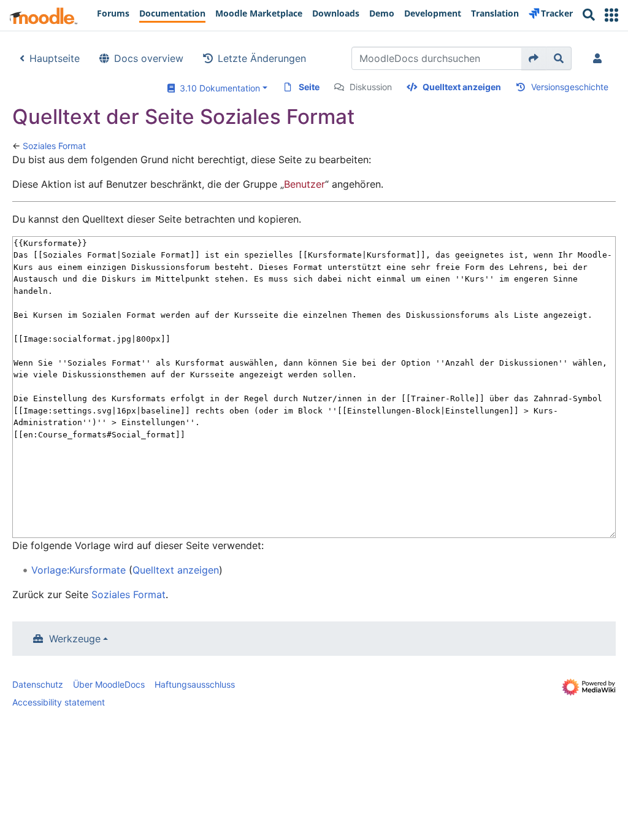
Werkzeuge (75, 638)
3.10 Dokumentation (217, 88)
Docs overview (148, 58)
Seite (309, 87)
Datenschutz (37, 684)
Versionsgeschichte (569, 87)
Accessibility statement (58, 702)
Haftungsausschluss (195, 684)
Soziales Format (54, 145)
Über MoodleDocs (109, 684)
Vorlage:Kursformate (78, 570)
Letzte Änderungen (262, 58)
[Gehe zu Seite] (533, 58)
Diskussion (371, 87)
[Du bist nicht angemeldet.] (599, 58)
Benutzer (304, 184)
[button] (611, 15)
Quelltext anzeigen (462, 87)
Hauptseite (54, 58)
